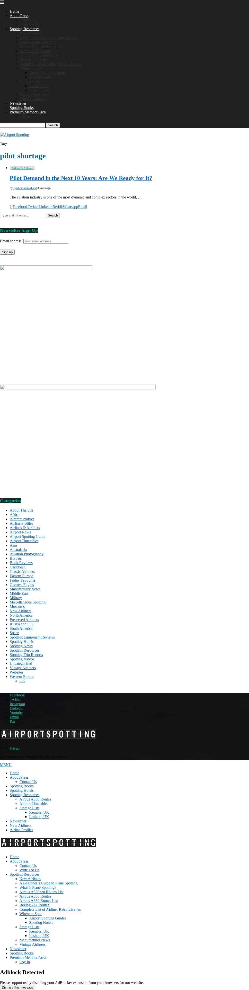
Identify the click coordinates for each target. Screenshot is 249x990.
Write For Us (29, 24)
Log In (24, 116)
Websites (16, 672)
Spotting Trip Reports (26, 655)
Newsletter (18, 103)
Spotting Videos (22, 659)
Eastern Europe (21, 576)
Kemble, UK (39, 86)
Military (16, 598)
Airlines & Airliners (25, 528)
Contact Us (28, 20)
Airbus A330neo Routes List (41, 46)
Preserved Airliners (24, 620)
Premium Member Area (28, 112)
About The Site (21, 510)
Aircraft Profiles (22, 519)
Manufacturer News (34, 94)
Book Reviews (21, 563)
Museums (17, 606)
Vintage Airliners (32, 99)
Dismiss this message (17, 987)
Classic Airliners (22, 571)
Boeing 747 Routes (34, 59)
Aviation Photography (27, 554)
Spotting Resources (24, 29)
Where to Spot (30, 68)
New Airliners (30, 33)
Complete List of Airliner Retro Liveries (50, 64)
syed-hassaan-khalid (25, 188)
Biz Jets (16, 558)
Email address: (11, 241)
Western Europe (22, 677)
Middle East (19, 593)
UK (22, 681)
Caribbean (18, 567)
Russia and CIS (22, 624)
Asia (13, 545)
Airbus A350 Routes (35, 51)
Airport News (20, 532)
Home (14, 11)
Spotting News (21, 646)
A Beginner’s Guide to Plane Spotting (48, 38)
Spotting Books (22, 108)
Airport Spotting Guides (47, 73)
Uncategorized (21, 663)
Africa (14, 515)
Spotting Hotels (41, 77)
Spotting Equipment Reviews (32, 637)
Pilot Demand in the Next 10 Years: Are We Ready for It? (81, 178)
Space (14, 633)
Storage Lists (29, 81)
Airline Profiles (21, 523)
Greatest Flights (22, 585)
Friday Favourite (22, 580)
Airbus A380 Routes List (38, 55)
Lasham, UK (39, 90)
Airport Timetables (24, 541)
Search (53, 125)
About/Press (19, 16)
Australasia (18, 550)
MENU (6, 765)
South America (21, 628)
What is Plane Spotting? (37, 42)
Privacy (15, 748)
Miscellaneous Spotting (27, 602)
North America (21, 615)
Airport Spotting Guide (27, 536)
